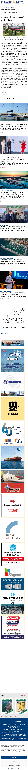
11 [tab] (14, 716)
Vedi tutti (23, 337)
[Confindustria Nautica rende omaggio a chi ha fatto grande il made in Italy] (14, 145)
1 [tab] (1, 333)
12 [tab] (15, 716)
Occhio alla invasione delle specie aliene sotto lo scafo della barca (12, 227)
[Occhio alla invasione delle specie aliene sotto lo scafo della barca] (14, 214)
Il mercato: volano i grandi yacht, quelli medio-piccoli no (12, 294)
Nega (14, 761)
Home (2, 7)
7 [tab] (9, 716)
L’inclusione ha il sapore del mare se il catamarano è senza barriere (13, 125)
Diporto (12, 7)
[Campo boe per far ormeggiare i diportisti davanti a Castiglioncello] (14, 180)
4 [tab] (5, 333)
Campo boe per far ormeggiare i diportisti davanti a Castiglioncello (13, 193)
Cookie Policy (10, 768)
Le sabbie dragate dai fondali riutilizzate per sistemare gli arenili (13, 260)
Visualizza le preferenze (14, 765)
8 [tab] (10, 333)
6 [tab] (7, 333)
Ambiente (2, 235)
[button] (26, 742)
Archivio (23, 695)
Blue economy (3, 167)
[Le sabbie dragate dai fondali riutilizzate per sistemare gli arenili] (14, 247)
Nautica (7, 7)
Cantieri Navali (3, 301)
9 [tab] (11, 716)
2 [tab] (2, 333)
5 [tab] (6, 333)
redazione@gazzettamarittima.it (16, 729)
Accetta (14, 757)
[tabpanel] (14, 330)
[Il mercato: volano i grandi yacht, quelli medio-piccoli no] (14, 280)
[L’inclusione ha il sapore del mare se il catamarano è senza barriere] (14, 112)
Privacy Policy (16, 768)
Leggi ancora (14, 330)
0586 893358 (17, 726)
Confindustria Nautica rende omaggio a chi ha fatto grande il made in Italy (12, 159)
